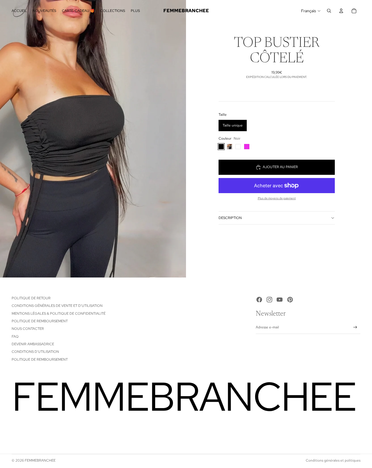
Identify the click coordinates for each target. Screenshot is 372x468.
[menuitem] (135, 10)
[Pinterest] (290, 299)
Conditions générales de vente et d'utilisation (57, 305)
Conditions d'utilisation (35, 351)
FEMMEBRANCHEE (40, 460)
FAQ (15, 336)
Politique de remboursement (40, 321)
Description (230, 218)
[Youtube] (279, 299)
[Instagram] (269, 299)
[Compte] (341, 10)
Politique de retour (31, 298)
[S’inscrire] (355, 327)
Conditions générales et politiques (333, 460)
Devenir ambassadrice (33, 344)
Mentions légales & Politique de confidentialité (58, 313)
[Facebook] (259, 299)
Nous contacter (28, 328)
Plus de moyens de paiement (277, 198)
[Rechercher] (329, 10)
